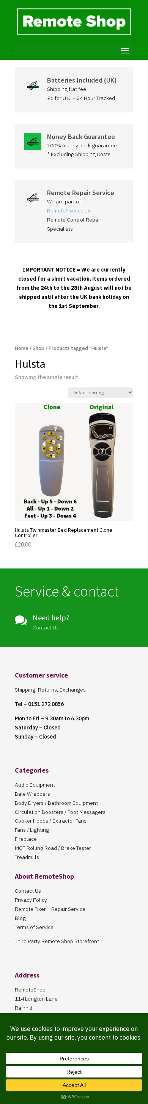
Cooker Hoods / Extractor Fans (51, 820)
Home (21, 348)
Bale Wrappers (32, 793)
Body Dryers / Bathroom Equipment (56, 803)
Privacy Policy (31, 899)
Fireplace (26, 838)
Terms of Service (34, 927)
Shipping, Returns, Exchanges (50, 689)
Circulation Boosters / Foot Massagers (60, 812)
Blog (20, 918)
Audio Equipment (35, 784)
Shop (38, 348)
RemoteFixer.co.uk (68, 210)
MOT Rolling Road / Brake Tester (53, 848)
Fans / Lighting (32, 829)
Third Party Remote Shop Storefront (57, 941)
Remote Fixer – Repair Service (50, 909)
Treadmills (27, 857)
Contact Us (28, 890)
